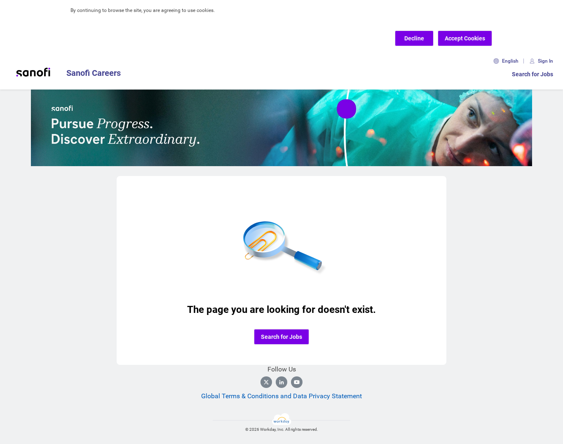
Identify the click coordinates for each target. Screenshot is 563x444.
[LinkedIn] (281, 382)
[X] (266, 382)
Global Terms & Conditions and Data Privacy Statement (281, 396)
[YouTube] (297, 382)
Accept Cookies (465, 38)
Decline (414, 38)
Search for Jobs (532, 74)
